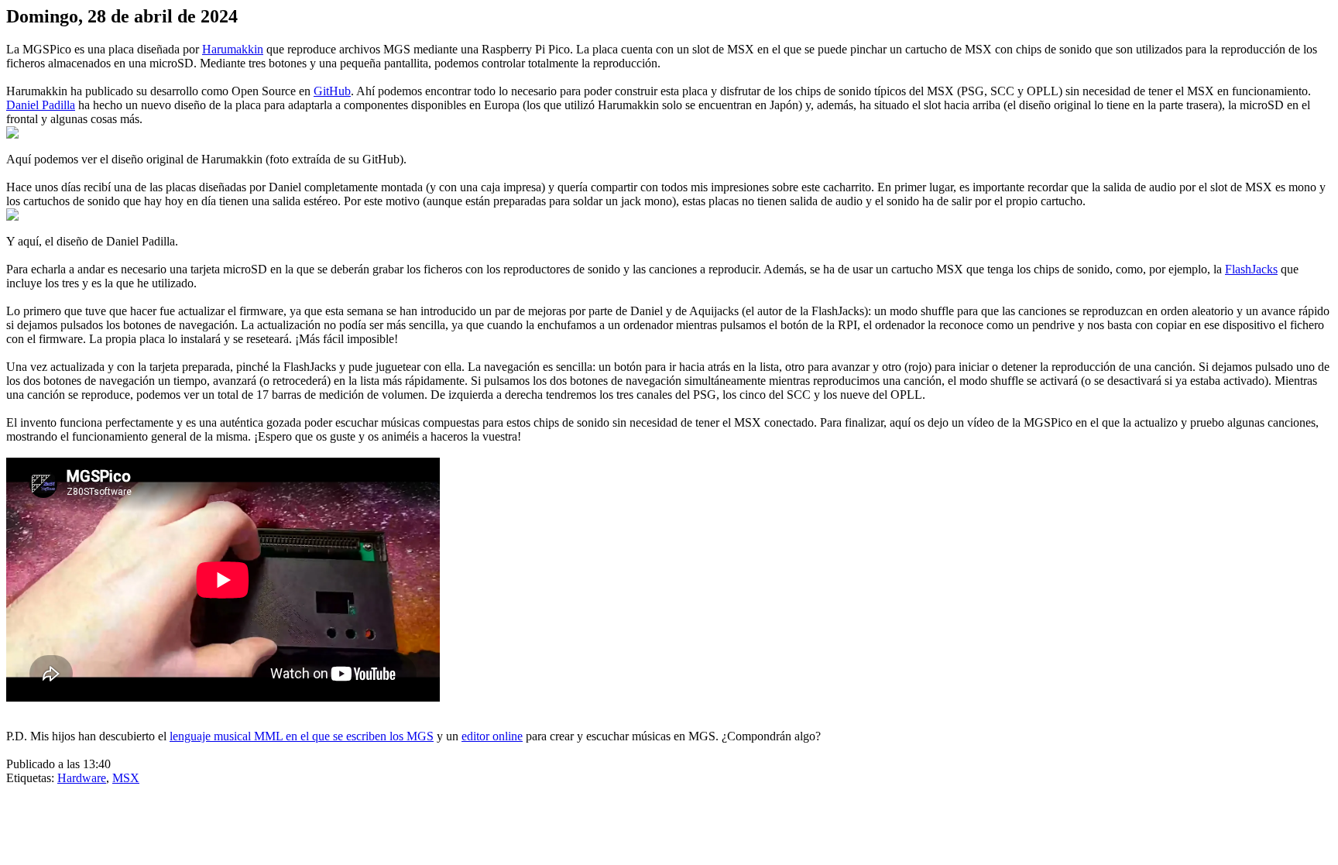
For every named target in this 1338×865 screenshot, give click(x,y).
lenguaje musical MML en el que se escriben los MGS (302, 736)
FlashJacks (1251, 269)
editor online (492, 736)
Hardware (81, 777)
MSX (125, 777)
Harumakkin (232, 49)
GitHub (332, 91)
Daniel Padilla (40, 105)
